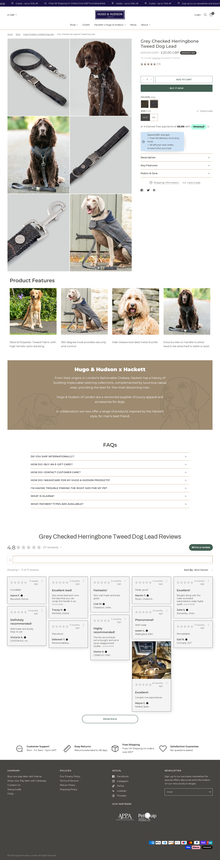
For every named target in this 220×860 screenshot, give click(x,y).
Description (148, 157)
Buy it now (177, 88)
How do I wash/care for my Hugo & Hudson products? (70, 480)
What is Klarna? (42, 496)
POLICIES (65, 771)
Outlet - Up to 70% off (105, 3)
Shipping (156, 58)
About (144, 24)
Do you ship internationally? (52, 456)
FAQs (10, 793)
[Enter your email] (210, 792)
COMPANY (13, 771)
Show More (57, 604)
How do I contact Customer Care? (56, 472)
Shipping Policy (68, 789)
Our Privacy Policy (70, 776)
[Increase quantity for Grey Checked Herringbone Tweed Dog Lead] (151, 79)
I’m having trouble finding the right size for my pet (69, 488)
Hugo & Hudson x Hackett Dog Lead (38, 34)
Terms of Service (69, 780)
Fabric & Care (149, 173)
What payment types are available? (57, 504)
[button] (61, 547)
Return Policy (67, 785)
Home (10, 34)
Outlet (86, 24)
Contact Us (13, 785)
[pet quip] (149, 818)
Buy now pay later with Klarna (24, 776)
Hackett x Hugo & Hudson (108, 24)
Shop (73, 24)
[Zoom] (63, 45)
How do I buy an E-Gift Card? (52, 464)
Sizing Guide (14, 789)
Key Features (149, 165)
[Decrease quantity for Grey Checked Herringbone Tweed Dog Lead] (143, 79)
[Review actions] (42, 581)
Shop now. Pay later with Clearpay (26, 780)
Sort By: (189, 570)
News (133, 24)
